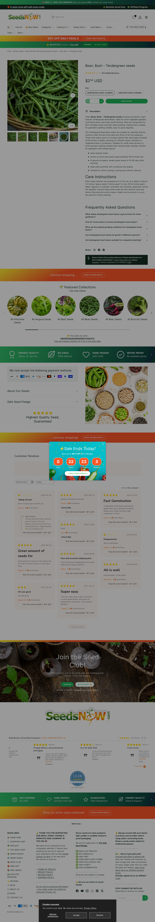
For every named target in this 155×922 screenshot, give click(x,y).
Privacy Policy (90, 908)
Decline (99, 915)
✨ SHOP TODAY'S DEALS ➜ (77, 473)
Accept (76, 915)
